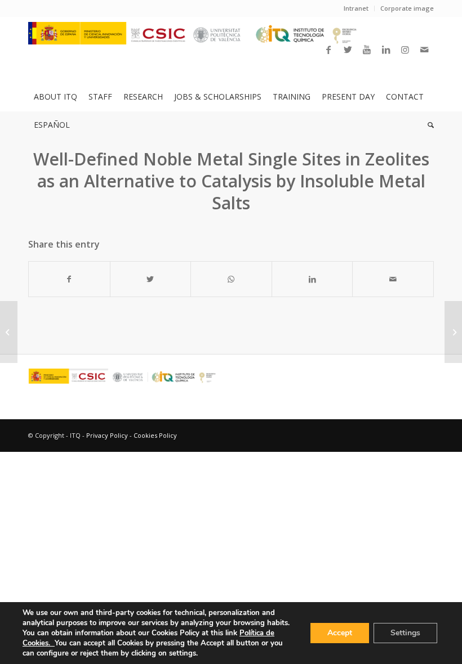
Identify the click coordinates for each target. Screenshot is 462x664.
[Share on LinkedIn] (312, 279)
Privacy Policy (107, 435)
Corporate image (407, 8)
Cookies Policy (155, 435)
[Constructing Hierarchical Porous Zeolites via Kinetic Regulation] (8, 332)
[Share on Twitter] (150, 279)
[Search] (428, 125)
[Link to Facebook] (328, 49)
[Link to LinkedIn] (385, 49)
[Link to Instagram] (405, 49)
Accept (339, 632)
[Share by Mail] (393, 279)
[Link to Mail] (424, 49)
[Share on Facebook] (69, 279)
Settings (405, 632)
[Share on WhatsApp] (231, 279)
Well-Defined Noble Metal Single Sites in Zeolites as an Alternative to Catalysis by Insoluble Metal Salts (231, 180)
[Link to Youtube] (366, 49)
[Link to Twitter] (347, 49)
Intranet (356, 8)
